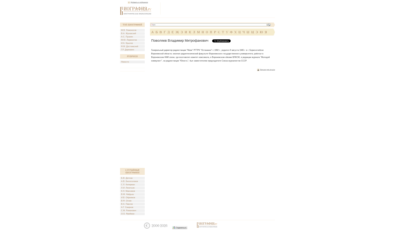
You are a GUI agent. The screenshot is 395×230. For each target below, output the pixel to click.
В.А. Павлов (127, 204)
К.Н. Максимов (128, 191)
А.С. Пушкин (127, 37)
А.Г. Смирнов (127, 207)
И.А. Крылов (127, 43)
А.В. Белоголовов (129, 181)
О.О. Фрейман (127, 214)
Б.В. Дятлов (127, 178)
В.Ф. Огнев (126, 201)
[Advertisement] (219, 8)
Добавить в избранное (139, 2)
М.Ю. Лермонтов (129, 40)
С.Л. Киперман (128, 184)
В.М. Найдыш (127, 194)
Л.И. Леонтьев (128, 188)
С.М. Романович (128, 210)
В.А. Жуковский (128, 33)
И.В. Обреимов (128, 197)
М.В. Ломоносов (128, 30)
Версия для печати (267, 70)
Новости (125, 62)
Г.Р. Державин (127, 49)
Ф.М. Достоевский (129, 46)
